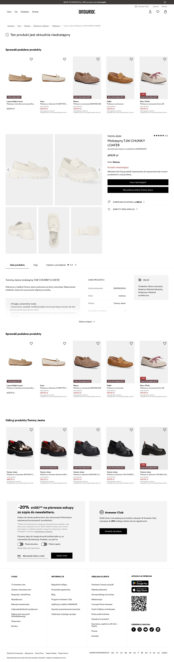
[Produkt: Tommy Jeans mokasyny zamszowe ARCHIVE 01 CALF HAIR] (20, 448)
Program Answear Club (61, 599)
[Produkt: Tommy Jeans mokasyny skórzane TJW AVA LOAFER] (154, 448)
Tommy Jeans (114, 135)
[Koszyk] (165, 11)
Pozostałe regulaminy (60, 589)
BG (112, 653)
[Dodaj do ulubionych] (31, 59)
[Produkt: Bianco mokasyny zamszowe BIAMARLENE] (87, 77)
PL (142, 653)
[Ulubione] (157, 11)
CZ (121, 653)
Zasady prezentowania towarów (65, 609)
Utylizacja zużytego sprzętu (63, 614)
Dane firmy (39, 653)
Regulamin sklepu (59, 584)
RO (146, 653)
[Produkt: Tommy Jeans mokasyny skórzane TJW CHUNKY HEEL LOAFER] (120, 448)
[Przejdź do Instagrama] (139, 629)
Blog (53, 594)
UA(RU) (164, 653)
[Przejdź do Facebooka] (133, 629)
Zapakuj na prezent (100, 619)
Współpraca (16, 599)
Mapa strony (63, 653)
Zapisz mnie (62, 555)
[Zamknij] (165, 2)
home (35, 11)
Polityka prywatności (15, 653)
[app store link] (139, 589)
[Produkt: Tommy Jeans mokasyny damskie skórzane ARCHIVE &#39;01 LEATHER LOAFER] (54, 448)
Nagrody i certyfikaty (20, 594)
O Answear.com (18, 584)
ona (9, 11)
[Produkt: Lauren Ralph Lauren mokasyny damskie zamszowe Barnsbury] (20, 77)
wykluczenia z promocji (43, 531)
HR (130, 653)
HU (134, 653)
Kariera (14, 626)
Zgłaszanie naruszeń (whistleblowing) (20, 615)
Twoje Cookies (51, 653)
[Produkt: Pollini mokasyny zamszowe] (120, 77)
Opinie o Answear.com (21, 589)
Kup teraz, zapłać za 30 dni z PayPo (104, 625)
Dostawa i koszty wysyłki (102, 584)
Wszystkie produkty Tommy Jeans (138, 190)
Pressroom (16, 621)
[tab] (61, 264)
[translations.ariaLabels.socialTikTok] (151, 629)
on (16, 11)
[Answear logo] (87, 12)
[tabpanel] (87, 296)
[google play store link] (139, 583)
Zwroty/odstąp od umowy (102, 594)
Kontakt (95, 636)
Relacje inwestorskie (20, 604)
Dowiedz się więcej (113, 531)
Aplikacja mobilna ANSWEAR (64, 604)
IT (138, 653)
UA (158, 653)
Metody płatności (99, 589)
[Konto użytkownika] (150, 11)
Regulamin (29, 653)
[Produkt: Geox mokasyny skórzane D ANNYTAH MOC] (54, 77)
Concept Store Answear (102, 604)
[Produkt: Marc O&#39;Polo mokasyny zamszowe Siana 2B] (154, 77)
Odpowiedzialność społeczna (24, 609)
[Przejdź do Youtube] (145, 629)
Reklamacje (96, 599)
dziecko (25, 11)
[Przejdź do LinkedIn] (158, 629)
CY (117, 653)
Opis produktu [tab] (17, 265)
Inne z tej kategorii (138, 182)
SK (154, 653)
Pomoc (94, 631)
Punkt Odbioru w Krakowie (103, 609)
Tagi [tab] (35, 265)
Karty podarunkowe (100, 614)
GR (126, 653)
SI (150, 653)
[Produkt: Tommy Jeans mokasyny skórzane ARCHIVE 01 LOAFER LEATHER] (87, 448)
